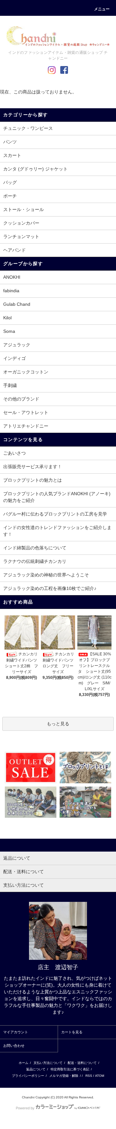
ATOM (99, 1075)
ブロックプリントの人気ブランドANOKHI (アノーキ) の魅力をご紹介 (57, 497)
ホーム (23, 1063)
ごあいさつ (14, 453)
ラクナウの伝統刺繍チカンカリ (34, 561)
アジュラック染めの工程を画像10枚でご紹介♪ (49, 588)
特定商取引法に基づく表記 (70, 1069)
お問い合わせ (13, 1045)
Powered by (25, 1108)
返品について (35, 1069)
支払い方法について (48, 1063)
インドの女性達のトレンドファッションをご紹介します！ (57, 531)
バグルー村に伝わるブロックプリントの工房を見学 (55, 513)
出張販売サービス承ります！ (32, 466)
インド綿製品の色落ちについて (34, 547)
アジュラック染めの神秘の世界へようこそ (46, 574)
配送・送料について (82, 1063)
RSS (88, 1075)
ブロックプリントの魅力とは (32, 480)
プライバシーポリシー (28, 1075)
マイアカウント (15, 1032)
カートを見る (71, 1032)
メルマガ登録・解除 (63, 1075)
